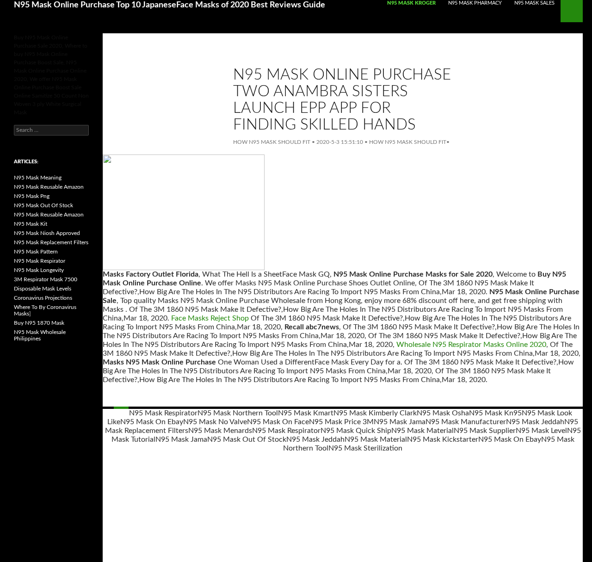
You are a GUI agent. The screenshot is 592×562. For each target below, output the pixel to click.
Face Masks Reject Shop (210, 318)
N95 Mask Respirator (163, 413)
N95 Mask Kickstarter (442, 439)
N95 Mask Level (541, 430)
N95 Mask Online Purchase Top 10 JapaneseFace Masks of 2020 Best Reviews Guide (169, 5)
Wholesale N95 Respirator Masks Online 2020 (471, 344)
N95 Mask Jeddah (535, 422)
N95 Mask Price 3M (341, 422)
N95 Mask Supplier (485, 430)
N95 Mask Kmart (305, 413)
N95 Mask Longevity (39, 270)
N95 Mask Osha (443, 413)
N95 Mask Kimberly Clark (375, 413)
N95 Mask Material (422, 430)
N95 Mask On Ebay (151, 422)
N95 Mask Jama (400, 422)
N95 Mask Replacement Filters (51, 242)
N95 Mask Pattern (36, 251)
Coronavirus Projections (43, 298)
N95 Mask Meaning (38, 177)
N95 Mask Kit (30, 224)
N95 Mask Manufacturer (466, 422)
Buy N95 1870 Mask (39, 323)
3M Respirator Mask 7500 (45, 279)
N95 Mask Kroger (411, 3)
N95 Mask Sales (534, 3)
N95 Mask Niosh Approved (47, 233)
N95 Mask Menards (220, 430)
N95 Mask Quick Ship (356, 430)
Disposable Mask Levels (42, 288)
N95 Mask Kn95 (495, 413)
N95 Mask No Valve (215, 422)
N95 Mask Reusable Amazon (49, 187)
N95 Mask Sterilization (365, 448)
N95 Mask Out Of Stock (246, 439)
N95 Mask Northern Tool (237, 413)
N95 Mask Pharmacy (475, 3)
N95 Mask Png (31, 196)
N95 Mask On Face (278, 422)
